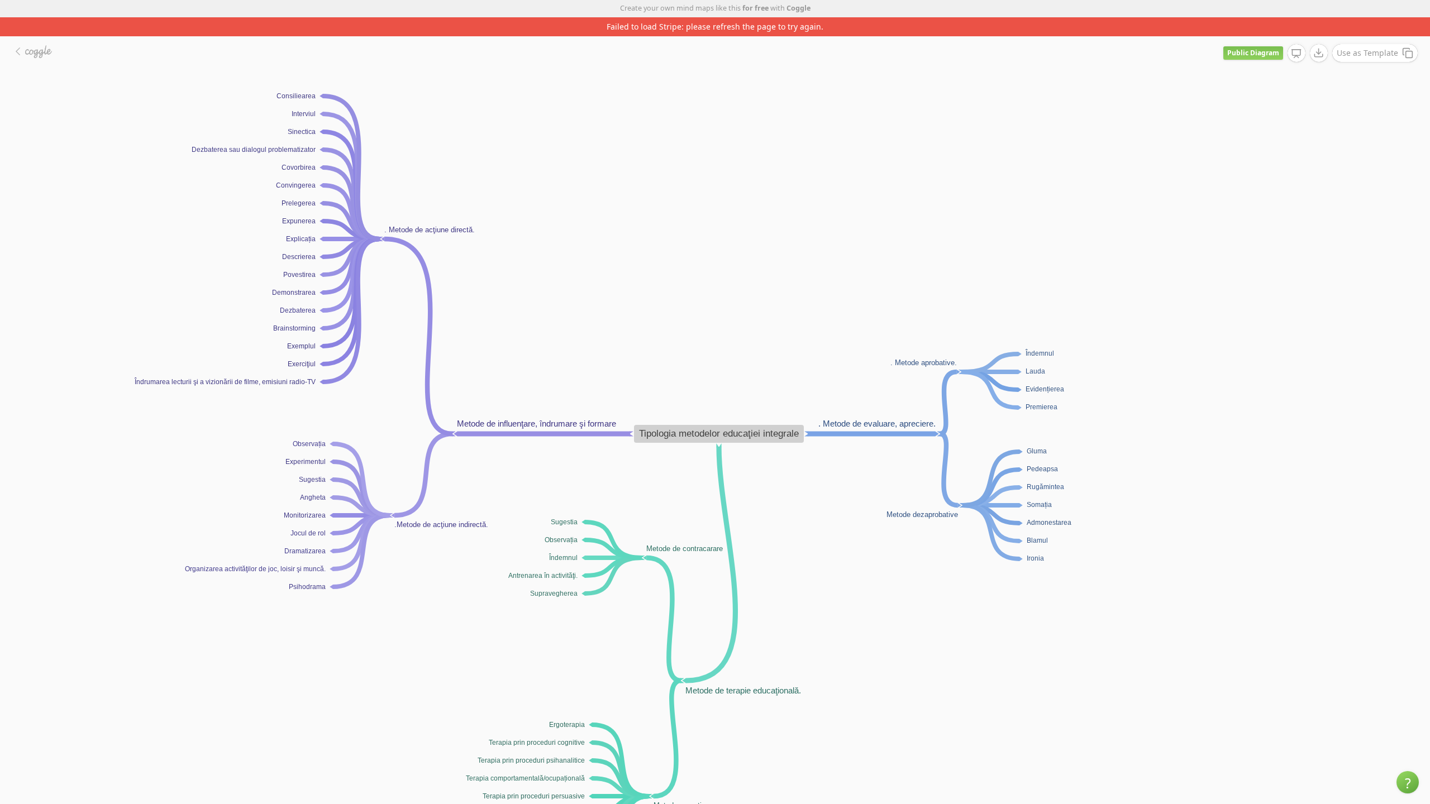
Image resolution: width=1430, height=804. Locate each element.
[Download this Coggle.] (1319, 53)
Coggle (798, 8)
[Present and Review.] (1296, 54)
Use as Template (1367, 52)
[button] (1407, 782)
